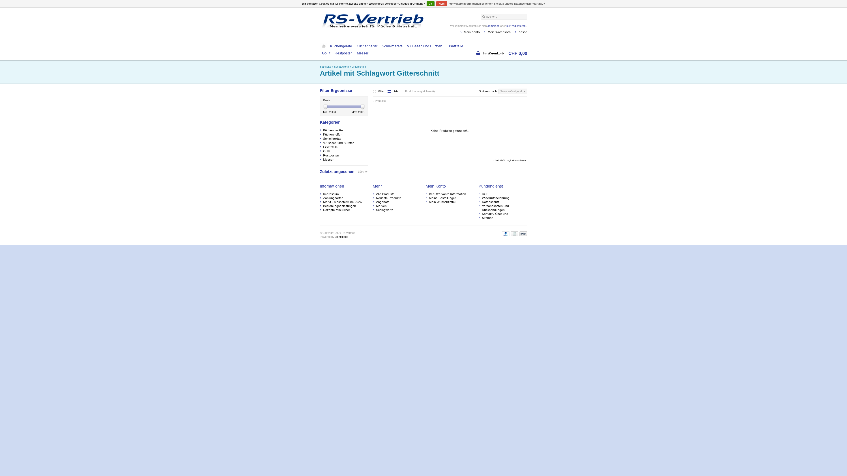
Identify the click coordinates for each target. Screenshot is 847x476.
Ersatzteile (455, 46)
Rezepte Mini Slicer (336, 210)
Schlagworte (341, 66)
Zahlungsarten (333, 198)
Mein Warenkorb (499, 32)
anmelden (493, 26)
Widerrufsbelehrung (496, 198)
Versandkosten (519, 160)
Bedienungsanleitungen (339, 206)
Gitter (381, 91)
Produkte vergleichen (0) (420, 91)
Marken (381, 206)
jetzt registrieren (516, 26)
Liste (395, 91)
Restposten (343, 53)
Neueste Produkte (388, 198)
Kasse (523, 32)
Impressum (331, 194)
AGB (485, 194)
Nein (441, 3)
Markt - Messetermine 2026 (342, 202)
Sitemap (487, 217)
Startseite (324, 46)
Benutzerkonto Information (447, 194)
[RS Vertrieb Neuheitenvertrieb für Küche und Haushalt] (372, 23)
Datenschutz (490, 202)
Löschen (363, 171)
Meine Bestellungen (443, 198)
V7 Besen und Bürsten (424, 46)
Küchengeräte (341, 46)
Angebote (383, 202)
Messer (362, 53)
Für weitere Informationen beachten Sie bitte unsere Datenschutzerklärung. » (497, 3)
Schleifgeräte (392, 46)
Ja (430, 3)
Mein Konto (472, 32)
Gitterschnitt (359, 66)
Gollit (326, 53)
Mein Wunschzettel (442, 202)
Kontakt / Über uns (495, 214)
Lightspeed (341, 236)
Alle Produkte (385, 194)
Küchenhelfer (366, 46)
